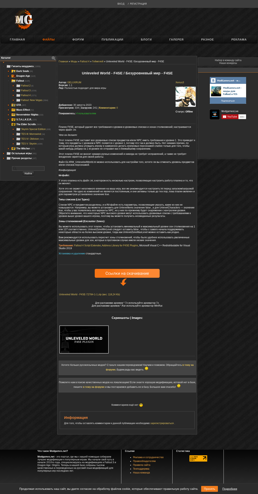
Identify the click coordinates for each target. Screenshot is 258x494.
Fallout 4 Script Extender (87, 245)
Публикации (112, 39)
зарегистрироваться (162, 423)
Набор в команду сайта (228, 60)
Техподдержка (141, 468)
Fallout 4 (28, 95)
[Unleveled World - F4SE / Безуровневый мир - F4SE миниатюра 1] (84, 339)
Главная (17, 39)
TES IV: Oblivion (32, 138)
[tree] (28, 112)
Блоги (146, 39)
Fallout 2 (27, 85)
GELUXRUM (74, 82)
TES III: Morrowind (33, 134)
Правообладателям (144, 461)
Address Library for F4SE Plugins (120, 245)
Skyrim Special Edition (36, 129)
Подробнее (229, 488)
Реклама (239, 39)
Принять (209, 488)
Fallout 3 (28, 90)
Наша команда (141, 472)
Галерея (176, 39)
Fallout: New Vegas (34, 100)
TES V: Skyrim (32, 143)
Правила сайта (141, 465)
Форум (78, 39)
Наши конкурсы (228, 63)
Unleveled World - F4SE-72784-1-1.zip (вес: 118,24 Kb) (89, 294)
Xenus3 (180, 82)
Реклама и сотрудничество (148, 457)
